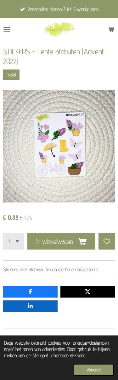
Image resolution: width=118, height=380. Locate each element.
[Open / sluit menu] (7, 29)
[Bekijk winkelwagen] (111, 29)
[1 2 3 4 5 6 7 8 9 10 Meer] (13, 241)
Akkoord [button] (94, 369)
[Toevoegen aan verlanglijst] (106, 241)
